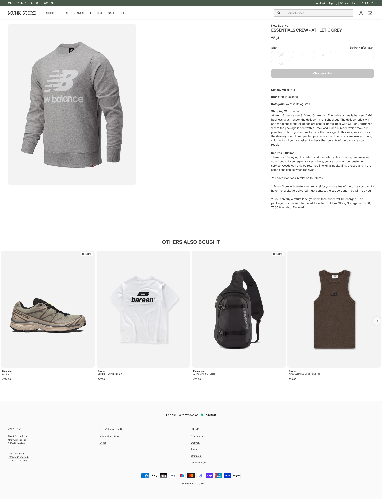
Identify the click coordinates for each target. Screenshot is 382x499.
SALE (111, 13)
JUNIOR (35, 2)
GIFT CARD (96, 13)
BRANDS (78, 13)
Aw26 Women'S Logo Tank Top (304, 373)
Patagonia (198, 371)
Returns (195, 449)
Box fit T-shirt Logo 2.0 (110, 373)
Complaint (196, 455)
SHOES (63, 13)
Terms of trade (199, 462)
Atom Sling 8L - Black (204, 373)
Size (322, 47)
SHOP (50, 13)
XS (281, 55)
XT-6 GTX (7, 373)
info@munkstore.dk (18, 456)
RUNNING (49, 2)
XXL (281, 63)
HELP (123, 13)
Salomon (7, 371)
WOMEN (22, 2)
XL (364, 55)
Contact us (197, 436)
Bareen (101, 371)
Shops (102, 442)
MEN (10, 2)
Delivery (195, 442)
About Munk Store (109, 436)
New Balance (279, 25)
